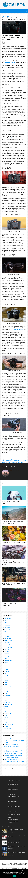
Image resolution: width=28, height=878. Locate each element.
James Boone (20, 42)
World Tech (7, 728)
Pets (5, 698)
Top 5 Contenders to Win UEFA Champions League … (14, 801)
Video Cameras (12, 462)
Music (6, 693)
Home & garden (9, 664)
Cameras (7, 627)
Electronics (7, 645)
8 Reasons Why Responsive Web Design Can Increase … (14, 806)
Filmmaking (8, 459)
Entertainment (8, 647)
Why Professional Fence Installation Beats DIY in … (16, 853)
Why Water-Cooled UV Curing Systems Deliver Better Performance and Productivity (13, 751)
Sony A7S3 (23, 460)
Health (6, 662)
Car (5, 631)
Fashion (6, 649)
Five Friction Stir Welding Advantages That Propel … (14, 816)
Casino (6, 634)
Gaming (6, 656)
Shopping (7, 702)
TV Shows (7, 722)
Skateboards (8, 704)
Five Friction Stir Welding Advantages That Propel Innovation (11, 746)
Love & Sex (7, 684)
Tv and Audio (8, 720)
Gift (5, 658)
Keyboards (7, 678)
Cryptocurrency (8, 640)
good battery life (13, 137)
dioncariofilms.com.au (9, 62)
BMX (5, 623)
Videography (20, 462)
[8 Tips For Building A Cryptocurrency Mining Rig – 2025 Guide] (14, 552)
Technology (7, 713)
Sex (5, 700)
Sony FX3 (4, 462)
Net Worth (7, 695)
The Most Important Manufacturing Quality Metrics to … (13, 821)
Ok (14, 875)
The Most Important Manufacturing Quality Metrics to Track (14, 740)
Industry (6, 669)
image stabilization (18, 329)
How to (6, 667)
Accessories (7, 618)
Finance (6, 651)
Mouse (6, 689)
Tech (5, 711)
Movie (6, 691)
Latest (6, 680)
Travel (6, 717)
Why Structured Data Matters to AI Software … (16, 847)
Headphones (8, 660)
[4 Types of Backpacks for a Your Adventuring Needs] (14, 513)
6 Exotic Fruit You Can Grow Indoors (14, 542)
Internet (6, 671)
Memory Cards (8, 687)
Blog (5, 620)
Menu (2, 11)
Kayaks (6, 676)
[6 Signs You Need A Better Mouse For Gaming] (14, 595)
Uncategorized (8, 724)
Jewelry (6, 673)
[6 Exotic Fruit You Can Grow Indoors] (14, 533)
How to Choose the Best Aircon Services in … (14, 797)
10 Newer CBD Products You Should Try (14, 793)
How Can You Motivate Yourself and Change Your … (13, 784)
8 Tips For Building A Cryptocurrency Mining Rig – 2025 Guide (13, 562)
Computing (7, 638)
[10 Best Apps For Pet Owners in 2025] (14, 493)
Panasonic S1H (9, 460)
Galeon (10, 862)
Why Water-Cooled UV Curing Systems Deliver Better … (15, 841)
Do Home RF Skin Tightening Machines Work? (13, 789)
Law (5, 682)
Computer (7, 636)
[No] (26, 873)
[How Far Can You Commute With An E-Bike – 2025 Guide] (14, 574)
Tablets (6, 709)
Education (7, 642)
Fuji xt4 (15, 459)
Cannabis (7, 629)
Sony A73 (16, 460)
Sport (6, 706)
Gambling (7, 653)
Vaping (6, 726)
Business (7, 625)
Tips (4, 43)
